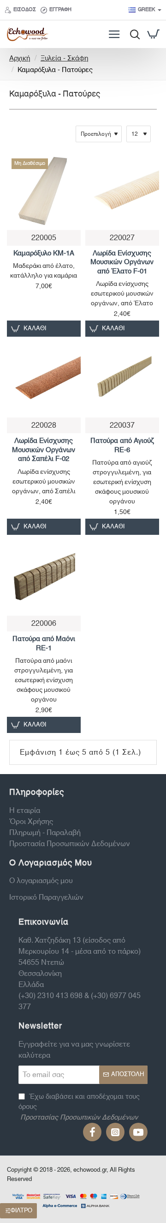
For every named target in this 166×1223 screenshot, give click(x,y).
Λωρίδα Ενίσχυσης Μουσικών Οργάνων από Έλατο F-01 (122, 263)
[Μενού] (114, 34)
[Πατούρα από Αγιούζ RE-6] (122, 378)
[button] (108, 329)
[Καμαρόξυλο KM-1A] (44, 191)
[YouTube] (138, 1132)
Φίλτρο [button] (21, 1210)
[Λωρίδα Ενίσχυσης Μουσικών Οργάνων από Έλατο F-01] (122, 191)
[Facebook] (92, 1132)
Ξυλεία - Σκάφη (65, 59)
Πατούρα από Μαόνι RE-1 (43, 644)
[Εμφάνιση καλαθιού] (153, 34)
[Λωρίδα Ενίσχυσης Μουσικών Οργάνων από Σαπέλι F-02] (44, 378)
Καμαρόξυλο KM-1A (43, 254)
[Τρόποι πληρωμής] (76, 1199)
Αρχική (19, 59)
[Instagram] (115, 1132)
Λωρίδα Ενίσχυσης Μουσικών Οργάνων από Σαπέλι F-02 (43, 450)
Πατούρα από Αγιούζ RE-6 (122, 445)
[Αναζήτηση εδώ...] (133, 34)
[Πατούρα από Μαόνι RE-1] (44, 576)
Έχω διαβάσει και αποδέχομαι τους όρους (79, 1107)
